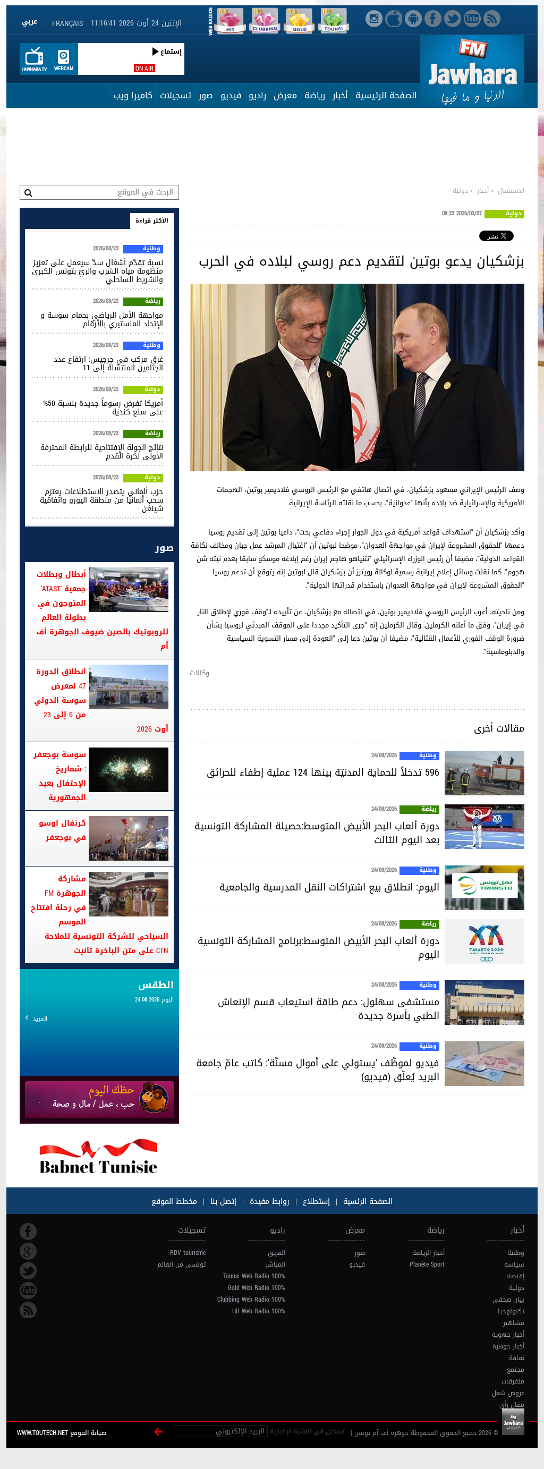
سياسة (514, 1264)
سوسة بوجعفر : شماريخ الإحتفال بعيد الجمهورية (59, 776)
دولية (460, 191)
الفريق (276, 1253)
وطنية (428, 756)
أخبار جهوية (508, 1334)
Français (67, 23)
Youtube (28, 1290)
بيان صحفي (508, 1299)
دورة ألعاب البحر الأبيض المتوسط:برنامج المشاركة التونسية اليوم (318, 948)
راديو (257, 95)
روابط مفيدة (270, 1201)
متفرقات (513, 1381)
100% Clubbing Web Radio (251, 1299)
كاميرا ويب (133, 95)
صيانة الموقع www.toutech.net (61, 1433)
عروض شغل (508, 1393)
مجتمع (515, 1369)
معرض (285, 95)
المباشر (275, 1264)
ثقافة (516, 1358)
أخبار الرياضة (428, 1253)
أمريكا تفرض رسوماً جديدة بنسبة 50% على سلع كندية (103, 407)
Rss (28, 1310)
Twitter (28, 1270)
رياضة (314, 95)
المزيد (40, 1018)
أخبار (340, 95)
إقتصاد (515, 1276)
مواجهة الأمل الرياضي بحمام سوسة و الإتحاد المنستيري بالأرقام (101, 319)
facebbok (28, 1231)
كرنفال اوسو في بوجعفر (62, 830)
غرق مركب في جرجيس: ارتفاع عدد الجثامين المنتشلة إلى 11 (108, 363)
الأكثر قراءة (151, 220)
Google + (28, 1251)
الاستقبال (511, 191)
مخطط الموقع (174, 1201)
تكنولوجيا (511, 1311)
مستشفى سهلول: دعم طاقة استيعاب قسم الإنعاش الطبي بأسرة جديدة (328, 1009)
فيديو (230, 95)
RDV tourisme (188, 1253)
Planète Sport (427, 1264)
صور (206, 95)
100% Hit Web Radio (258, 1311)
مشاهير (513, 1323)
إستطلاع (315, 1201)
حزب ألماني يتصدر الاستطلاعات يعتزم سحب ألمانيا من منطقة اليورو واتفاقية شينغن (101, 500)
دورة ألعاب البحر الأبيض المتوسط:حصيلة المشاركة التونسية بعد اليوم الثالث (316, 833)
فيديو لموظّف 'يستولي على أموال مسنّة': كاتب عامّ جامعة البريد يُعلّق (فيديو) (317, 1070)
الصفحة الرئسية (367, 1201)
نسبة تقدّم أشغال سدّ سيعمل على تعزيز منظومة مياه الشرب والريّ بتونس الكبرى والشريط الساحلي (97, 271)
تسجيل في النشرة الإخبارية (307, 1431)
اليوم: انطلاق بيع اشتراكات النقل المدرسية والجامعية (329, 887)
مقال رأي (511, 1405)
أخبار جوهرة (508, 1346)
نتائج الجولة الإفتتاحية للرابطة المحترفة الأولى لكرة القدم (101, 451)
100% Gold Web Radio (256, 1288)
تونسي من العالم (181, 1264)
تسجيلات (175, 95)
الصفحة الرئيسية (386, 95)
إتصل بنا (222, 1201)
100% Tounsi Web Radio (254, 1276)
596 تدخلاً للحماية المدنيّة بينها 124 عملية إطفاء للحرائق (323, 772)
